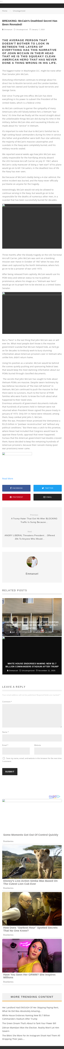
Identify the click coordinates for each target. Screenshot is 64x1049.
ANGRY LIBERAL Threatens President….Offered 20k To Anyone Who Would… (30, 535)
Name (5, 732)
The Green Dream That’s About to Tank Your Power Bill (29, 1023)
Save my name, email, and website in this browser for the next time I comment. (32, 760)
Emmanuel (8, 29)
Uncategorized (22, 29)
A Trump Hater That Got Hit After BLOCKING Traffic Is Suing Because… (34, 518)
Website (37, 745)
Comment (7, 701)
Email (5, 745)
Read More (7, 478)
